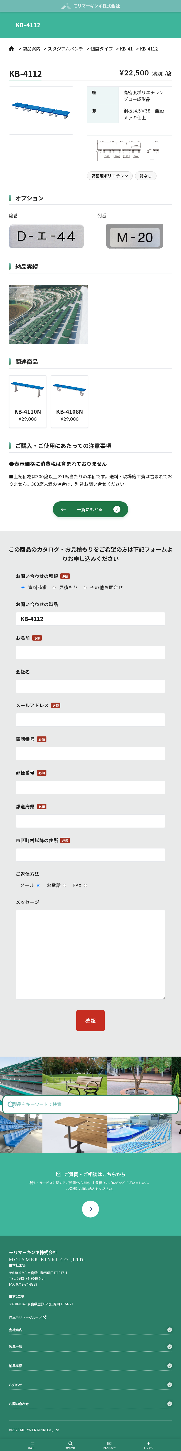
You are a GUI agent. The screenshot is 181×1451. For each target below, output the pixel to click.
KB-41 (126, 48)
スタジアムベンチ (65, 48)
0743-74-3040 (27, 1278)
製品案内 (32, 48)
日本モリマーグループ (25, 1317)
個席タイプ (101, 48)
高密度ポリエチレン (110, 176)
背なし (146, 176)
